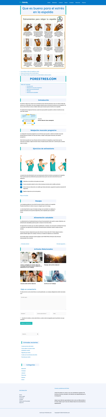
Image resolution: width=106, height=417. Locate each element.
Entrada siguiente (61, 244)
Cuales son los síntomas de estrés (29, 354)
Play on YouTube (24, 195)
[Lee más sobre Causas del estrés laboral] (31, 276)
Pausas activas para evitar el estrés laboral (29, 73)
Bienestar (23, 368)
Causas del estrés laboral (28, 283)
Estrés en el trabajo (50, 283)
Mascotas (23, 375)
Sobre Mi (21, 402)
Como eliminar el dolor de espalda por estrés (30, 71)
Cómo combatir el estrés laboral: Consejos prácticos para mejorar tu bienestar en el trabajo (31, 266)
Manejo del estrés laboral (51, 265)
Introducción (30, 86)
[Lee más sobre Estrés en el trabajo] (55, 276)
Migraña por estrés (25, 352)
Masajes (29, 90)
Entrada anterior (24, 244)
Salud (22, 379)
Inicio (20, 394)
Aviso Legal (22, 396)
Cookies (21, 399)
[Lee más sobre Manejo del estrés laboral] (55, 257)
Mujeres (23, 377)
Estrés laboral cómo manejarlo (46, 120)
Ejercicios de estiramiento (33, 89)
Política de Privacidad (24, 401)
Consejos (23, 370)
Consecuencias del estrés (27, 346)
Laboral (23, 373)
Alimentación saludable (32, 92)
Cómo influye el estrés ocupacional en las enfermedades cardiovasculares (36, 74)
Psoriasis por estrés (25, 357)
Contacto (21, 398)
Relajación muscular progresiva (34, 87)
